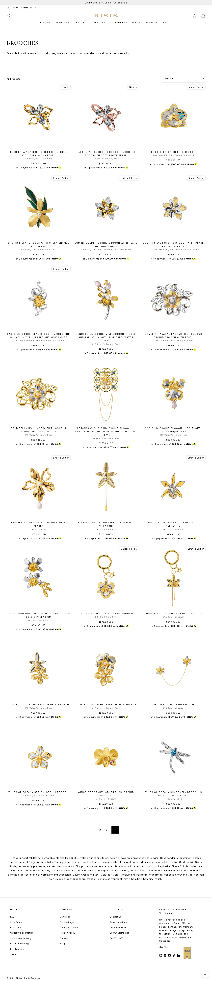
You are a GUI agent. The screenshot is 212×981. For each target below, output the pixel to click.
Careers (64, 938)
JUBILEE (45, 22)
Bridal (81, 22)
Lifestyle (98, 22)
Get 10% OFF (116, 938)
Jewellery (63, 22)
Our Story (164, 947)
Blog (62, 943)
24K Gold (179, 862)
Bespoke (152, 22)
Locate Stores (28, 8)
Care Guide (16, 927)
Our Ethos (65, 917)
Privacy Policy (67, 933)
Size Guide (16, 922)
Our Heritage (67, 922)
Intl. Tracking (17, 949)
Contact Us (12, 8)
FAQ (12, 917)
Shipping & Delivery (20, 938)
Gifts (136, 22)
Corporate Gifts (118, 927)
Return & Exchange (20, 943)
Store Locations (118, 922)
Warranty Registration (21, 933)
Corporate (119, 22)
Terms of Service (69, 927)
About (167, 22)
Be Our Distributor (119, 933)
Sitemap (14, 954)
